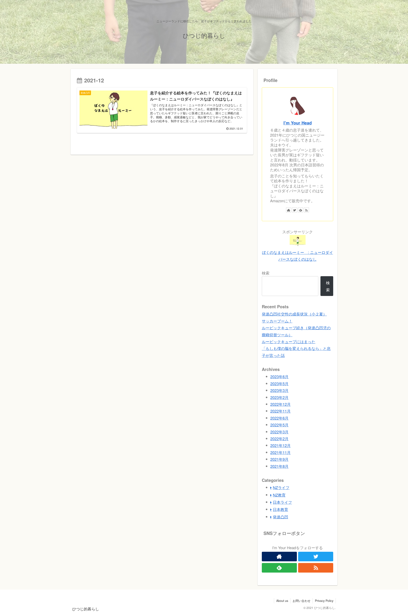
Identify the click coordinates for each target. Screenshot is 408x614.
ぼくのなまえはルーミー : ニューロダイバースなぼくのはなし (297, 255)
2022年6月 (279, 418)
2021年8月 (279, 466)
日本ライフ (282, 502)
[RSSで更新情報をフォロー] (306, 209)
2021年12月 (280, 445)
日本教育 (280, 509)
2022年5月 (279, 424)
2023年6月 (279, 376)
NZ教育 (279, 495)
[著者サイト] (288, 209)
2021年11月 (280, 452)
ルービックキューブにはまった (288, 341)
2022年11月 (280, 411)
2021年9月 (279, 459)
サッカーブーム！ (277, 321)
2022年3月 (279, 431)
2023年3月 (279, 390)
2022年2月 (279, 438)
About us (282, 600)
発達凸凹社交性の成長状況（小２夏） (294, 314)
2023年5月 (279, 383)
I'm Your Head (297, 123)
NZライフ (281, 487)
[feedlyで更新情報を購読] (300, 209)
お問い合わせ (301, 600)
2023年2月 (279, 397)
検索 (265, 273)
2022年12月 (280, 404)
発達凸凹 (280, 516)
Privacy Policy (324, 600)
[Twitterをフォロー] (294, 209)
